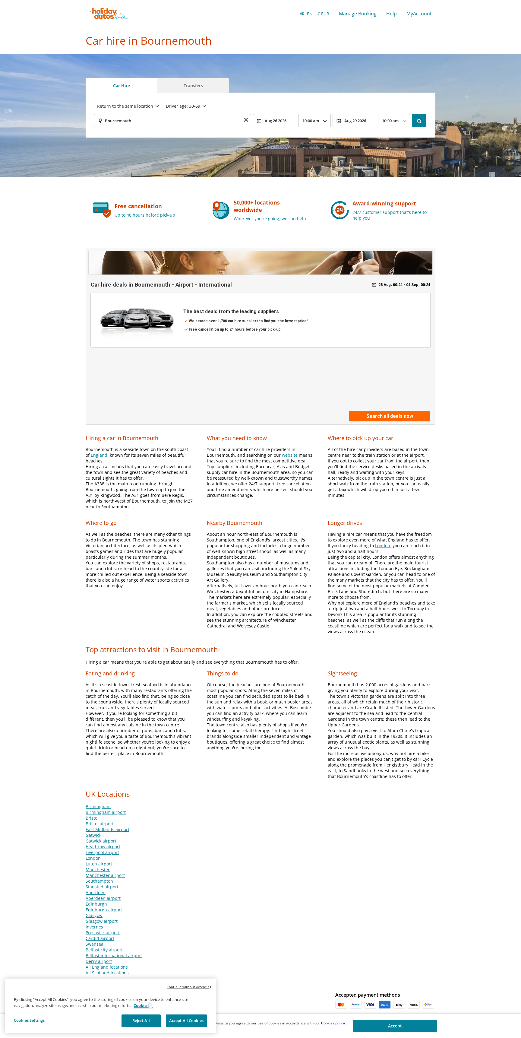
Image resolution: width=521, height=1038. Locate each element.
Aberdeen (96, 892)
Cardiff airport (100, 938)
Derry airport (99, 961)
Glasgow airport (102, 921)
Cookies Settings (29, 1020)
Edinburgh (96, 904)
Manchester (98, 869)
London (93, 858)
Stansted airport (102, 887)
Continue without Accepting (189, 987)
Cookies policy (333, 1023)
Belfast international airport (114, 955)
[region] (110, 1006)
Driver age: (183, 106)
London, (383, 545)
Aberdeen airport (103, 898)
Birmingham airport (106, 812)
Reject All (141, 1020)
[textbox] (172, 120)
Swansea (94, 944)
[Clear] (246, 120)
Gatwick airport (101, 841)
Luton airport (99, 864)
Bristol (92, 818)
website (290, 455)
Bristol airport (100, 824)
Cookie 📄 (143, 1005)
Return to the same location (125, 106)
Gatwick (93, 835)
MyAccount (419, 13)
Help (391, 13)
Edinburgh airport (104, 910)
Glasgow (94, 915)
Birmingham (98, 806)
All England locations (107, 967)
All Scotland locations (107, 973)
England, (100, 455)
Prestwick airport (103, 932)
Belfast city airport (104, 950)
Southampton (99, 881)
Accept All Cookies (186, 1020)
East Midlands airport (107, 829)
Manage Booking (358, 13)
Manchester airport (105, 875)
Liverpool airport (102, 852)
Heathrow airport (103, 846)
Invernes (94, 927)
